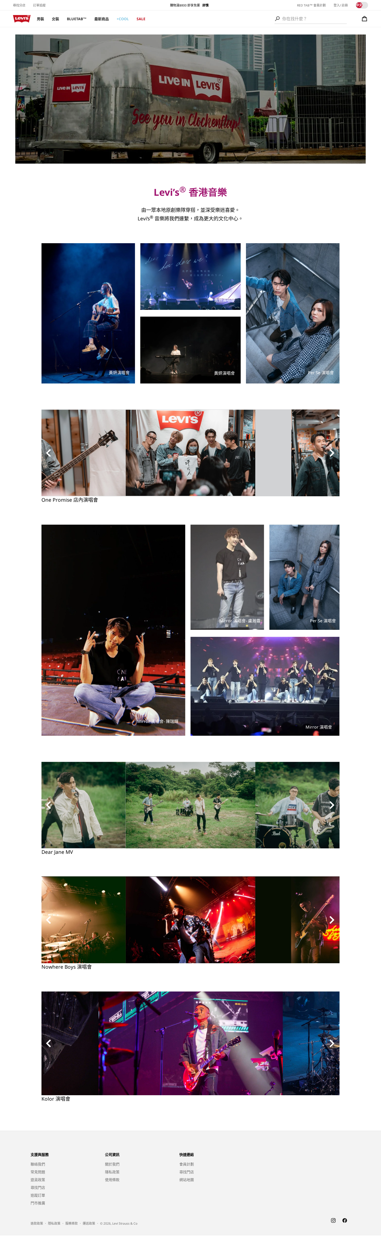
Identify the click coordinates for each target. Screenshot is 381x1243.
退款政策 (37, 1223)
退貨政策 (38, 1179)
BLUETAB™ (77, 18)
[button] (364, 18)
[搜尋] (277, 18)
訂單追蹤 (39, 5)
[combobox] (310, 18)
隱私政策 (112, 1171)
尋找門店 (38, 1187)
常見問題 (38, 1171)
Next (332, 453)
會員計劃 (186, 1164)
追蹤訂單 (38, 1195)
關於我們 (112, 1164)
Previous (49, 453)
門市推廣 (38, 1202)
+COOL (123, 18)
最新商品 (101, 18)
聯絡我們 (38, 1164)
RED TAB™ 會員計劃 (311, 5)
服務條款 (71, 1223)
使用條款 (112, 1179)
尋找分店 (19, 5)
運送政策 (89, 1223)
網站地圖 (186, 1179)
